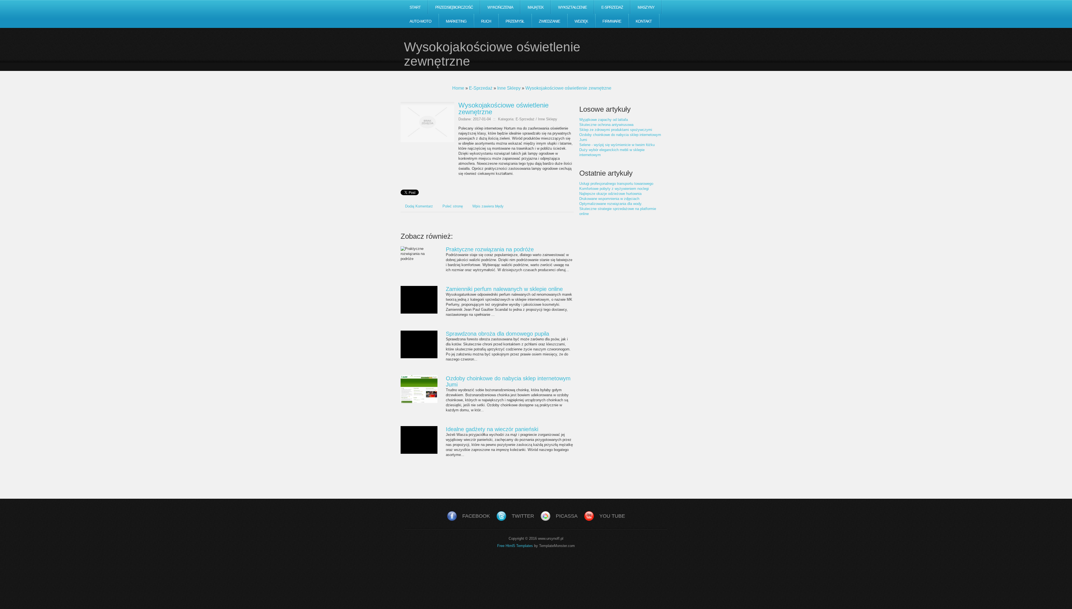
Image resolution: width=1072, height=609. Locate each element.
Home (458, 88)
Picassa (567, 516)
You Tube (612, 516)
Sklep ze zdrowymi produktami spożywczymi (615, 130)
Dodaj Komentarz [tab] (419, 206)
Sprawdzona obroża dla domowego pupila (497, 334)
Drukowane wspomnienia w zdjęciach (609, 199)
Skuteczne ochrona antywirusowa (606, 125)
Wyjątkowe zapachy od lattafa (603, 120)
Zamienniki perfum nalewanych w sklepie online (504, 289)
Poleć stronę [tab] (452, 206)
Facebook (476, 516)
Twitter (523, 516)
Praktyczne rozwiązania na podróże (490, 249)
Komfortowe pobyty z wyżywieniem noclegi (614, 189)
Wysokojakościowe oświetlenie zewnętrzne (568, 88)
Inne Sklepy (509, 88)
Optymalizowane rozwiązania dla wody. (610, 204)
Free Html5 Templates (515, 546)
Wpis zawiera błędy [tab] (488, 206)
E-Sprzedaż (480, 88)
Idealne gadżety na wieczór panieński (492, 429)
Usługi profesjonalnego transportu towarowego (616, 183)
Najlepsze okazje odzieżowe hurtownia (610, 194)
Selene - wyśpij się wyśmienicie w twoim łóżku (617, 145)
